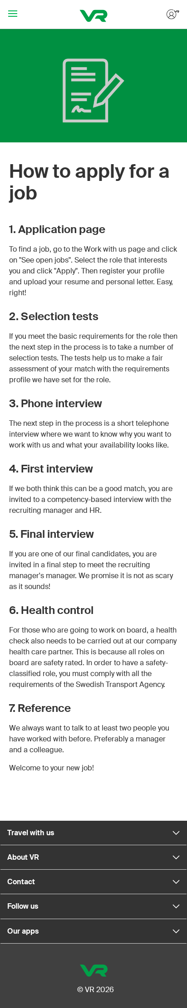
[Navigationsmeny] (12, 14)
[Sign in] (172, 14)
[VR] (93, 14)
